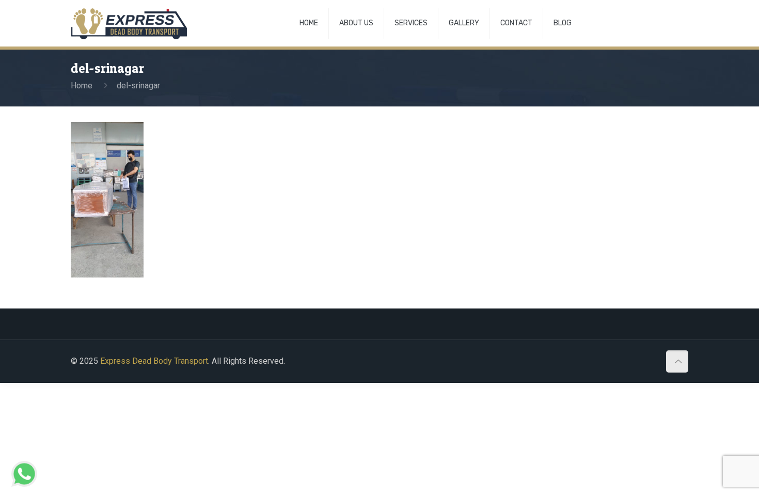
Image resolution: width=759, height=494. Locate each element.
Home (81, 85)
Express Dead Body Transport (154, 361)
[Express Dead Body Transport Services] (129, 23)
